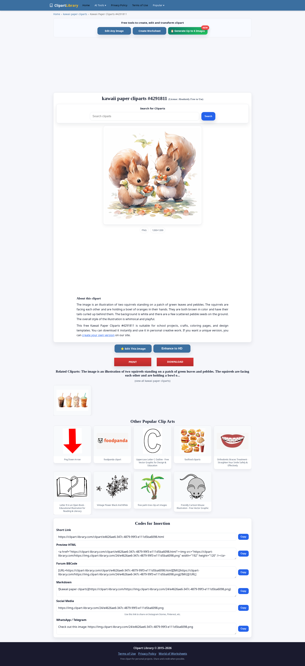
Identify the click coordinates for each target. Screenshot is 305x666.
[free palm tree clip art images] (152, 486)
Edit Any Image (114, 31)
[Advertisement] (152, 65)
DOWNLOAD (175, 361)
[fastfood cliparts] (192, 441)
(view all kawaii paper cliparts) (152, 380)
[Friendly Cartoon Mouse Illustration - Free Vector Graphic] (192, 486)
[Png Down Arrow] (72, 441)
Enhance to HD (172, 348)
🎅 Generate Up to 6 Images (189, 30)
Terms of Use (140, 5)
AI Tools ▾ (100, 5)
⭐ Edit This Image (133, 348)
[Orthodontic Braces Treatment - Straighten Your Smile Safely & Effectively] (233, 441)
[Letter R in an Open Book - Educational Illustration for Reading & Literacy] (72, 486)
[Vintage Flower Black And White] (112, 486)
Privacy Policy (119, 5)
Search (208, 116)
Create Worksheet (150, 31)
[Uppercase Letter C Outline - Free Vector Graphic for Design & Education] (152, 441)
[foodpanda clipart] (112, 441)
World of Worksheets (173, 654)
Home (86, 5)
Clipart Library (143, 648)
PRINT (133, 362)
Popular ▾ (158, 5)
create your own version (98, 335)
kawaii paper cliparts (75, 14)
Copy (243, 536)
